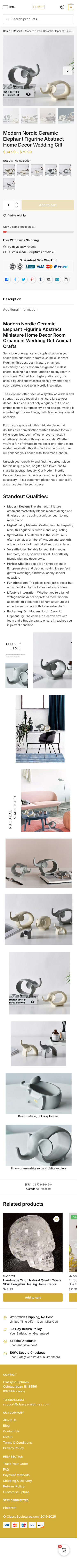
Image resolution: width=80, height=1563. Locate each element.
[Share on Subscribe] (57, 279)
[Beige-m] (23, 170)
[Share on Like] (6, 279)
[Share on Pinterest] (32, 279)
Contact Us (11, 1431)
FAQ (6, 1469)
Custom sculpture (16, 1492)
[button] (16, 203)
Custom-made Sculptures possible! (31, 252)
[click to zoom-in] (38, 70)
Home (6, 30)
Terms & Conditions (17, 1442)
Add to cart (48, 205)
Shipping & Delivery (17, 1481)
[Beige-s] (37, 170)
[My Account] (62, 7)
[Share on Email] (49, 279)
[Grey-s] (9, 184)
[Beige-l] (9, 170)
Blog (6, 1425)
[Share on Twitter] (23, 279)
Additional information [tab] (20, 309)
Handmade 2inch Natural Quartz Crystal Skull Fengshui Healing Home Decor (32, 1282)
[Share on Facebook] (15, 279)
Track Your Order (15, 1464)
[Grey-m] (65, 170)
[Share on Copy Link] (65, 279)
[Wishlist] (56, 1219)
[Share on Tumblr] (40, 279)
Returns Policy (13, 1486)
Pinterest (9, 1508)
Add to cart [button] (33, 1297)
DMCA (8, 1437)
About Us (9, 1420)
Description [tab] (12, 299)
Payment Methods (16, 1475)
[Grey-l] (51, 170)
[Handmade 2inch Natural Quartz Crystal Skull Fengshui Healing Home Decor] (33, 1242)
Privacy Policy (13, 1448)
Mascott (17, 30)
